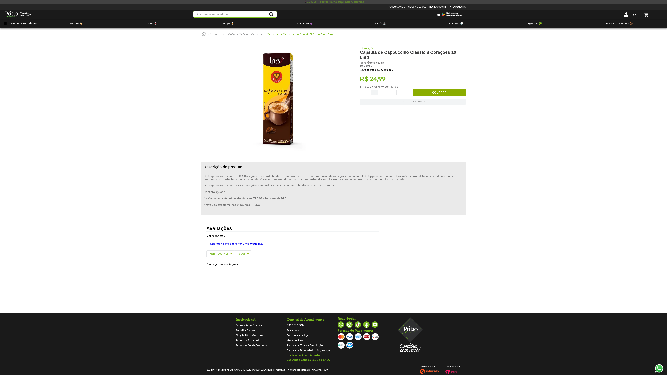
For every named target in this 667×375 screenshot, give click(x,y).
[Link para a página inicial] (204, 34)
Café (231, 34)
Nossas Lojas (417, 7)
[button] (6, 24)
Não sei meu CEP (369, 115)
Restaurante (437, 7)
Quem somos (397, 7)
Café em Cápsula (250, 34)
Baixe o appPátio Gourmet (454, 14)
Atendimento (457, 7)
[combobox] (235, 14)
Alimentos (216, 34)
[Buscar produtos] (271, 14)
